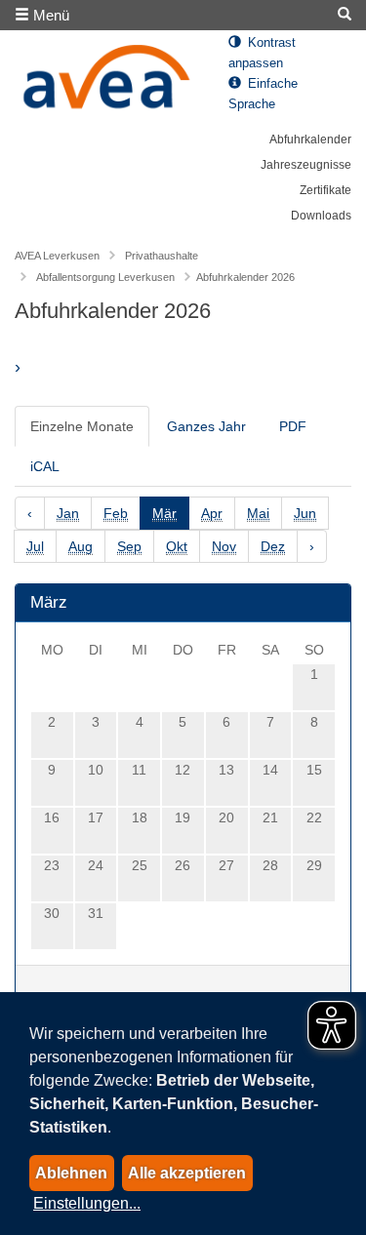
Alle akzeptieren (187, 1173)
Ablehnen (71, 1173)
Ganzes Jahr (206, 426)
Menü (49, 15)
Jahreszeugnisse (306, 165)
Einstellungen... (87, 1203)
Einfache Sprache (263, 94)
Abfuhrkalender (310, 139)
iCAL (45, 466)
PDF (292, 426)
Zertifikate (325, 190)
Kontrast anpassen (262, 53)
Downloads (321, 215)
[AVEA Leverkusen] (107, 82)
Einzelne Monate (82, 426)
